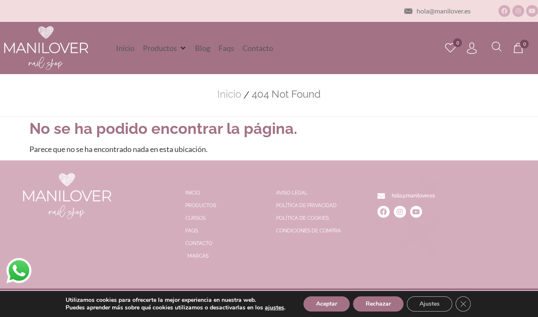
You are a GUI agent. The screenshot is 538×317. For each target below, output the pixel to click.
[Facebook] (504, 11)
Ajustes (429, 304)
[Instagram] (518, 11)
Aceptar (326, 304)
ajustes (274, 308)
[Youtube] (532, 11)
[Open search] (496, 48)
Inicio (229, 94)
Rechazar (378, 304)
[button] (165, 48)
